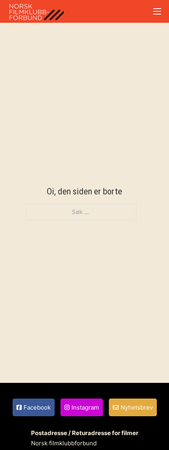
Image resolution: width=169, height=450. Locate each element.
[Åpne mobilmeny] (157, 11)
